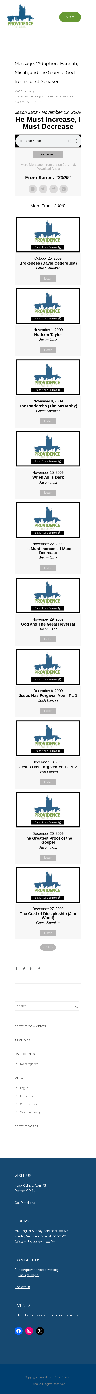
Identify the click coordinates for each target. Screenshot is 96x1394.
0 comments (23, 102)
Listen (49, 154)
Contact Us (22, 1287)
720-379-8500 (28, 1275)
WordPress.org (30, 1112)
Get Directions (25, 1203)
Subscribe (22, 1315)
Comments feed (30, 1104)
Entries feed (28, 1096)
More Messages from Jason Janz (45, 164)
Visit (70, 17)
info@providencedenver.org (38, 1270)
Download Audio (48, 168)
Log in (24, 1088)
